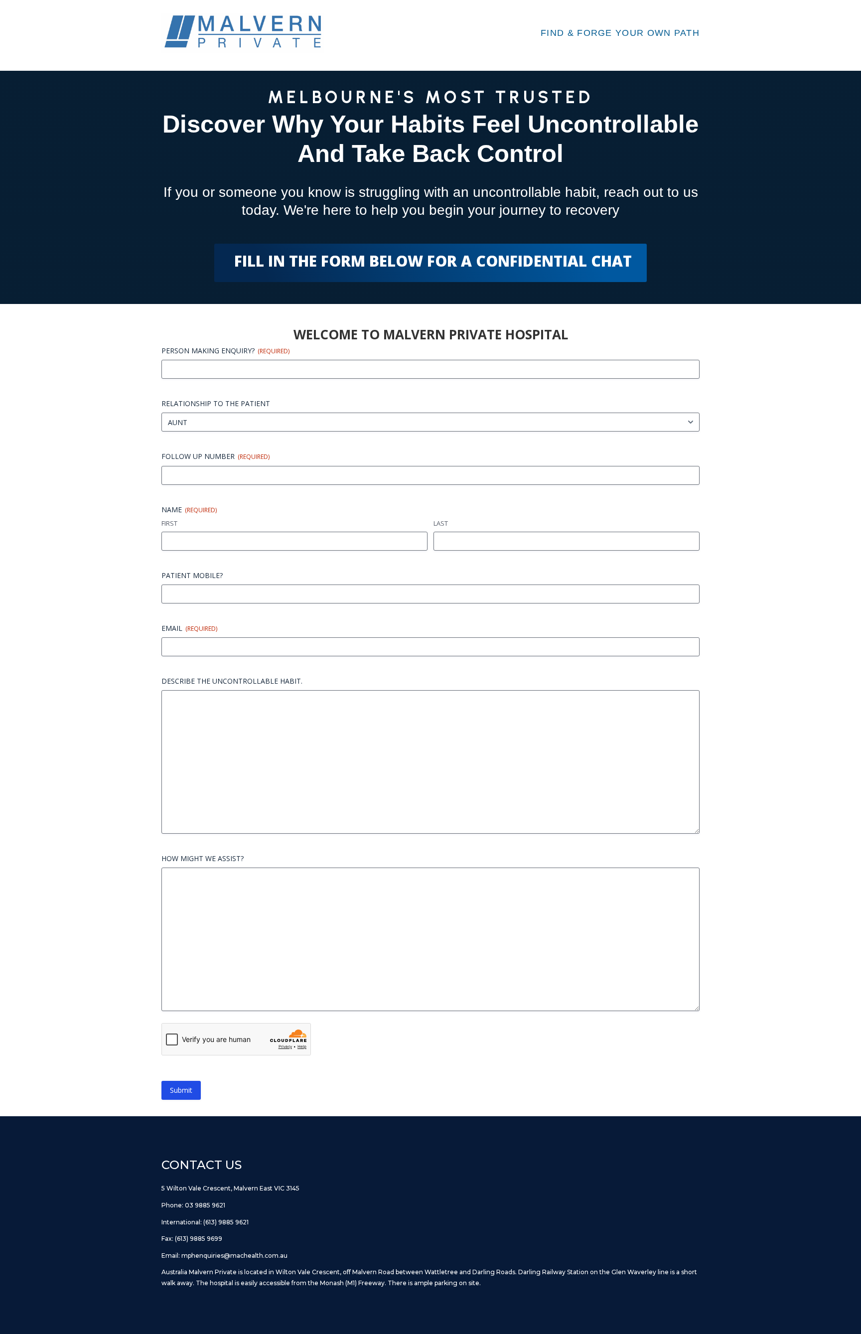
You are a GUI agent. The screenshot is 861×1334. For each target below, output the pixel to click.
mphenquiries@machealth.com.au (234, 1255)
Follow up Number (215, 456)
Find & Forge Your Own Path (620, 33)
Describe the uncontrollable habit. (231, 681)
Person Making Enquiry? (225, 350)
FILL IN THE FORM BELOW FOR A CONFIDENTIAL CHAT (433, 261)
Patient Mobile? (192, 575)
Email (189, 628)
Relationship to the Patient (215, 403)
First (169, 523)
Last (440, 523)
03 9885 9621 (205, 1205)
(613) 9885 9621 (226, 1222)
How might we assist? (202, 858)
